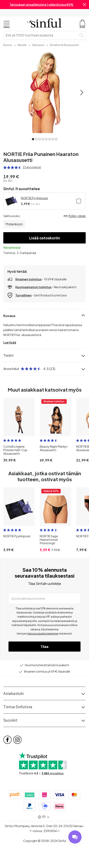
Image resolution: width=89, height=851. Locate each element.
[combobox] (41, 35)
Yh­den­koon (14, 224)
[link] (7, 45)
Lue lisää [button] (9, 342)
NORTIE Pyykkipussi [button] (34, 198)
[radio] (5, 167)
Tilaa (44, 646)
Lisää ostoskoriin (44, 237)
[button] (84, 4)
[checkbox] (78, 201)
